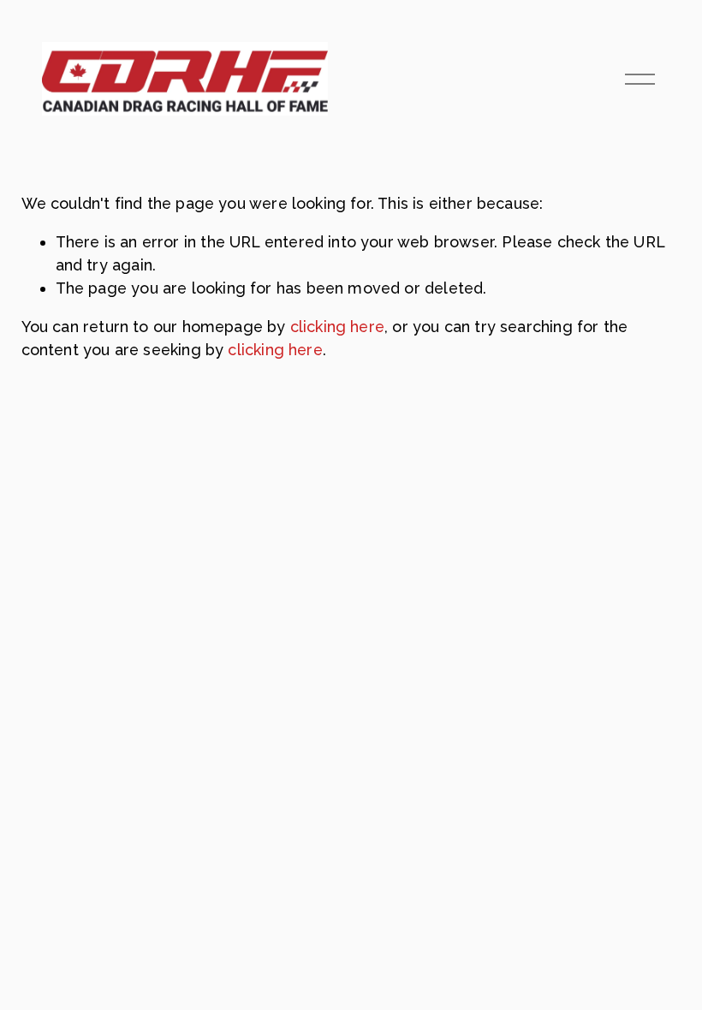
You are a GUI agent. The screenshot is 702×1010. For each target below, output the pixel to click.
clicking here (337, 327)
